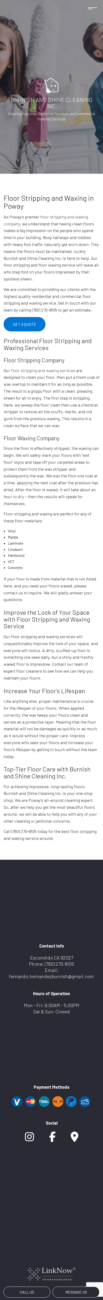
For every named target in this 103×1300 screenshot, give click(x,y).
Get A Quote (24, 324)
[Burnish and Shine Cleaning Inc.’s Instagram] (29, 1139)
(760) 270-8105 (59, 964)
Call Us (27, 1292)
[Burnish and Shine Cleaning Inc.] (51, 85)
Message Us (76, 1292)
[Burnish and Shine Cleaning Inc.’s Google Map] (74, 1139)
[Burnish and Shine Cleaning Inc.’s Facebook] (52, 1139)
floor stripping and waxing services (43, 370)
